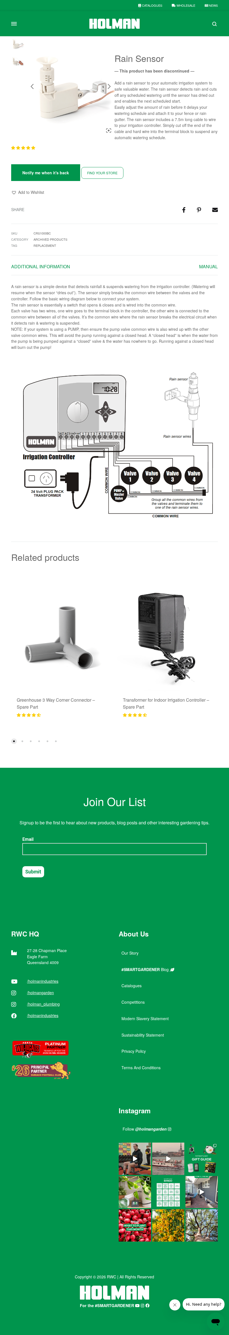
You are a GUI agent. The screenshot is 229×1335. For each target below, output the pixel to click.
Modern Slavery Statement (145, 1018)
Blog (145, 969)
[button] (23, 147)
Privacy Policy (133, 1051)
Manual (208, 266)
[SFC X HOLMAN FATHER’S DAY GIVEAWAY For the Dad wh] (135, 1159)
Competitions (133, 1002)
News (213, 5)
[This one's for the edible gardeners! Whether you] (135, 1225)
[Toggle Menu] (14, 24)
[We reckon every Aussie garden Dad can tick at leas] (168, 1192)
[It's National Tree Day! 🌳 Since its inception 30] (201, 1225)
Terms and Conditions (141, 1067)
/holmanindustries (42, 981)
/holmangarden (40, 992)
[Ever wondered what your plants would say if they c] (168, 1159)
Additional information (40, 266)
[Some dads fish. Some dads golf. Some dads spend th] (201, 1159)
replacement (45, 245)
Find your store (102, 172)
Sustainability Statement (142, 1035)
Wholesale (185, 5)
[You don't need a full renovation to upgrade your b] (201, 1192)
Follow (145, 1129)
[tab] (40, 267)
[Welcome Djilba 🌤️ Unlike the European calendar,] (168, 1225)
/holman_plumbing (43, 1004)
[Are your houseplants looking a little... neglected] (135, 1192)
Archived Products (50, 239)
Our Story (130, 953)
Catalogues (151, 5)
